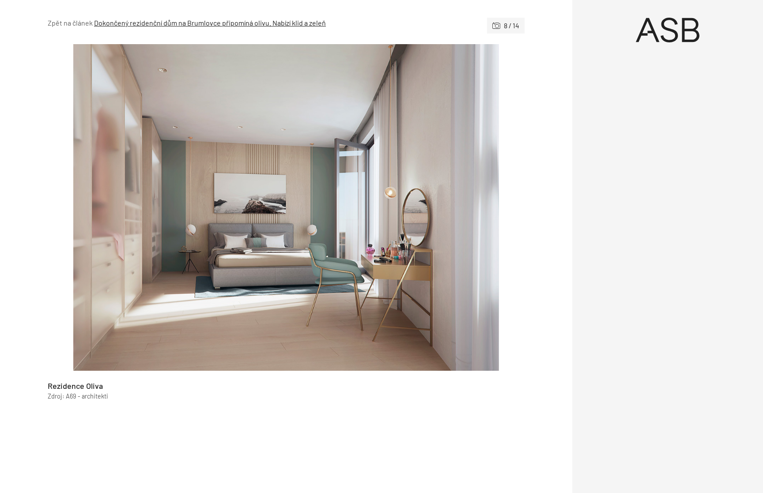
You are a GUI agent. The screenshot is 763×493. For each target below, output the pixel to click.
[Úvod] (667, 30)
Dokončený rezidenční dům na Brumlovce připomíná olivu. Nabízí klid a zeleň (210, 23)
